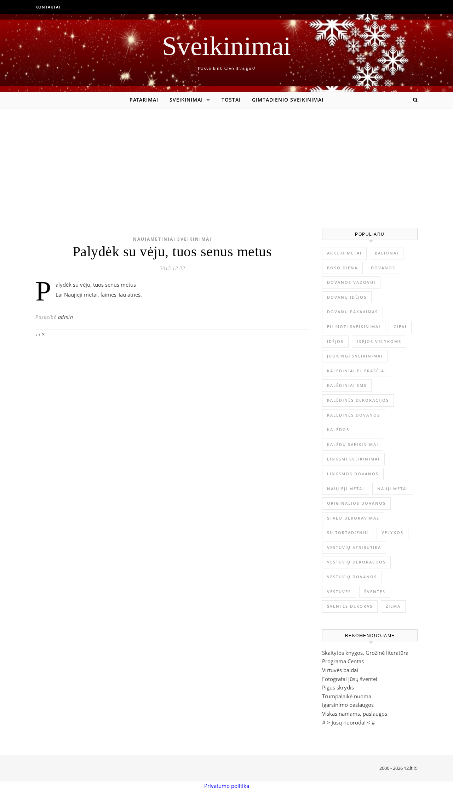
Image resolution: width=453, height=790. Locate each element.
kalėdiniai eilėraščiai (356, 370)
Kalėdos (338, 429)
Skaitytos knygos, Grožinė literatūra (365, 652)
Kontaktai (47, 7)
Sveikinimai (226, 46)
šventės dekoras (350, 606)
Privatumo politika (226, 785)
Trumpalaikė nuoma (346, 696)
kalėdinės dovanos (353, 415)
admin (65, 317)
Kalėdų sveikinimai (352, 444)
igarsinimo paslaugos (348, 704)
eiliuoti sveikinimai (353, 326)
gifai (400, 326)
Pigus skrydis (338, 687)
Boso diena (342, 267)
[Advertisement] (226, 160)
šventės (374, 591)
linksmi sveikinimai (353, 459)
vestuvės (339, 591)
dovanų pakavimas (352, 311)
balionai (386, 253)
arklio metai (344, 253)
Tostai (231, 99)
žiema (393, 606)
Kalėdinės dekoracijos (358, 400)
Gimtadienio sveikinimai (287, 99)
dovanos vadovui (351, 282)
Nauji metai (392, 488)
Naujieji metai (345, 488)
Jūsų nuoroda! (349, 722)
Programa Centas (343, 661)
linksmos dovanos (353, 473)
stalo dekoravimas (353, 518)
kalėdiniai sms (347, 385)
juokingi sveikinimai (355, 356)
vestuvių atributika (354, 547)
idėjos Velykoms (379, 341)
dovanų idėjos (347, 297)
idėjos (335, 341)
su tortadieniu (347, 532)
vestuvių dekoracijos (356, 562)
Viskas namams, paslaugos (354, 713)
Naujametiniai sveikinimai (172, 239)
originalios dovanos (356, 503)
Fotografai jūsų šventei (349, 678)
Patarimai (144, 99)
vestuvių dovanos (352, 576)
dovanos (383, 267)
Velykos (392, 532)
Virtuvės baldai (340, 670)
